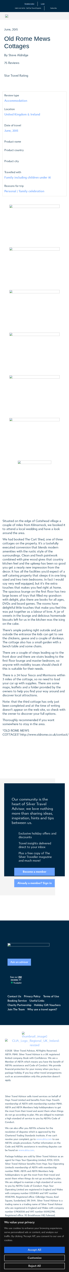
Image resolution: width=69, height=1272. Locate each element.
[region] (34, 1244)
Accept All (34, 1250)
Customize (35, 1258)
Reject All (34, 1266)
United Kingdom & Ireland (22, 114)
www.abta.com (44, 1139)
